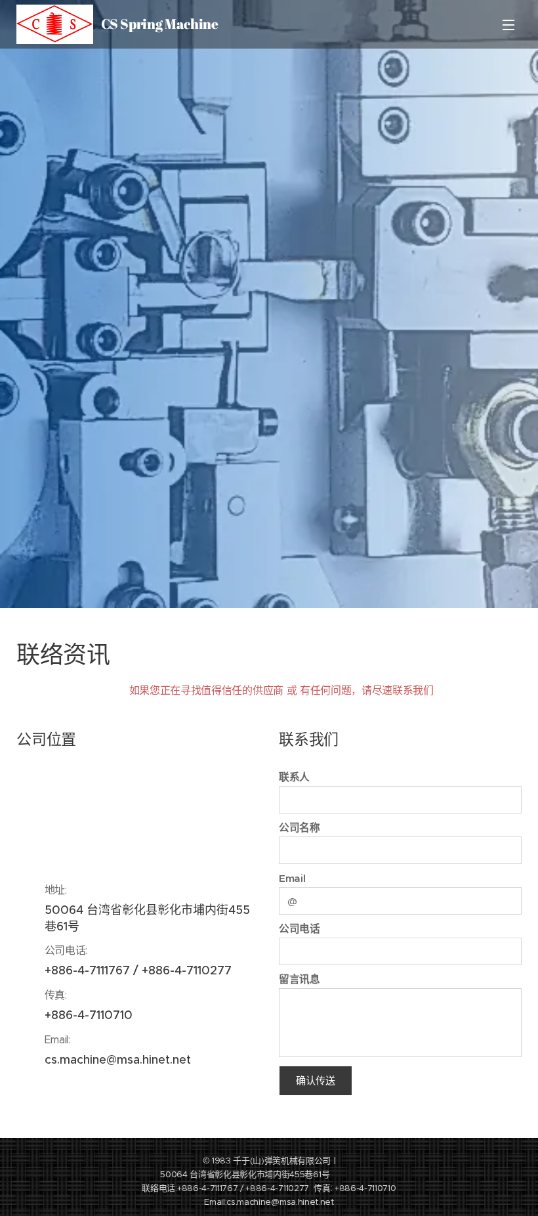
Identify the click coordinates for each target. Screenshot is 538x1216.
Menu (508, 24)
